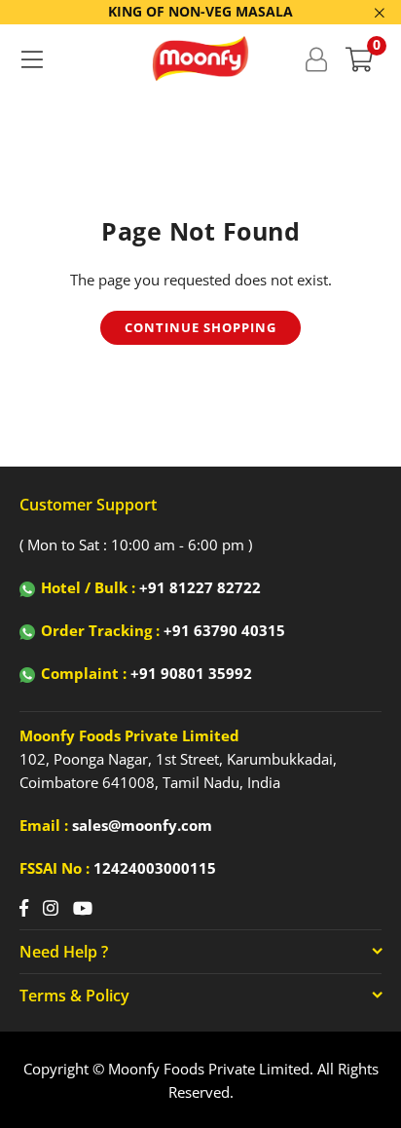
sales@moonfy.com (142, 825)
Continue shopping (200, 327)
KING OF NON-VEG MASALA (200, 12)
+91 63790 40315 (224, 630)
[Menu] (32, 58)
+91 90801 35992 (191, 673)
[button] (359, 58)
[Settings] (316, 58)
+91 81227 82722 (200, 587)
